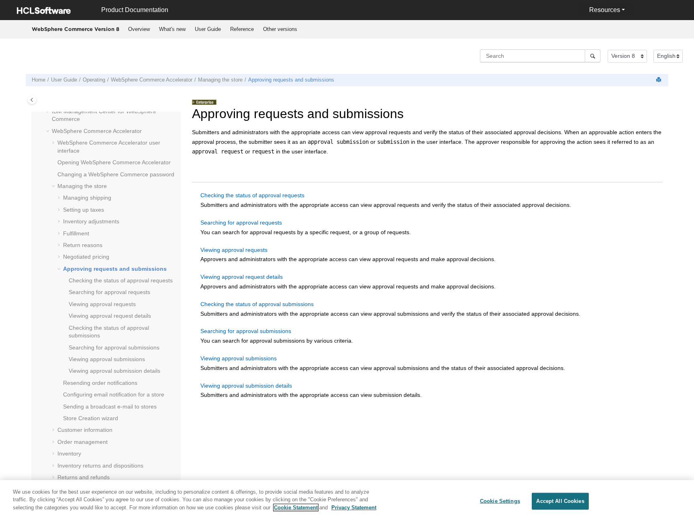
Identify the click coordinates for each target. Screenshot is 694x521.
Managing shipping (87, 197)
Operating (94, 80)
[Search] (592, 55)
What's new (172, 29)
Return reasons (82, 245)
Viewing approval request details (110, 316)
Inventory (69, 453)
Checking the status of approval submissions (257, 304)
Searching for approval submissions (114, 347)
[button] (48, 112)
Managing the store (220, 80)
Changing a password (115, 174)
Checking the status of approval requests (121, 280)
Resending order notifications (100, 383)
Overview (139, 29)
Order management (82, 442)
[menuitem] (138, 29)
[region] (347, 500)
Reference (242, 29)
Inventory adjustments (91, 221)
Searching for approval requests (109, 292)
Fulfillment (76, 233)
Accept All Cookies (560, 501)
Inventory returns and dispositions (100, 465)
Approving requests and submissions (291, 80)
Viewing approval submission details (114, 371)
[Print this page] (659, 80)
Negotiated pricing (86, 256)
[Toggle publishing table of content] (32, 100)
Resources (604, 9)
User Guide (208, 29)
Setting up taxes (83, 209)
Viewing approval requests (102, 304)
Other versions (280, 29)
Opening (114, 162)
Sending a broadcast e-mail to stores (110, 406)
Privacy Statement (353, 508)
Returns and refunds (83, 477)
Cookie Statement (296, 508)
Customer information (84, 430)
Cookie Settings (500, 501)
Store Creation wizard (90, 418)
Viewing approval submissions (107, 359)
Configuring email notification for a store (113, 394)
